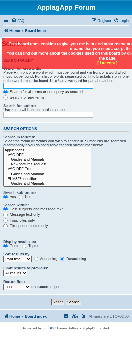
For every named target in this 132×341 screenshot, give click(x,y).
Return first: (14, 282)
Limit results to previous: (25, 268)
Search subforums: (20, 192)
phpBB (48, 328)
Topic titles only (22, 220)
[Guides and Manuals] (47, 159)
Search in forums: (19, 137)
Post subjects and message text (36, 209)
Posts (14, 246)
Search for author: (19, 106)
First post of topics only (28, 226)
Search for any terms (27, 97)
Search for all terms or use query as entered (46, 92)
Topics (33, 246)
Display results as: (19, 242)
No (27, 197)
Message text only (24, 214)
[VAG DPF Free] (47, 169)
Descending (75, 259)
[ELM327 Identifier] (47, 179)
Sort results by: (17, 254)
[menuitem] (18, 21)
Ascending (48, 259)
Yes (12, 197)
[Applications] (47, 150)
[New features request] (47, 164)
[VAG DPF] (47, 155)
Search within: (16, 205)
